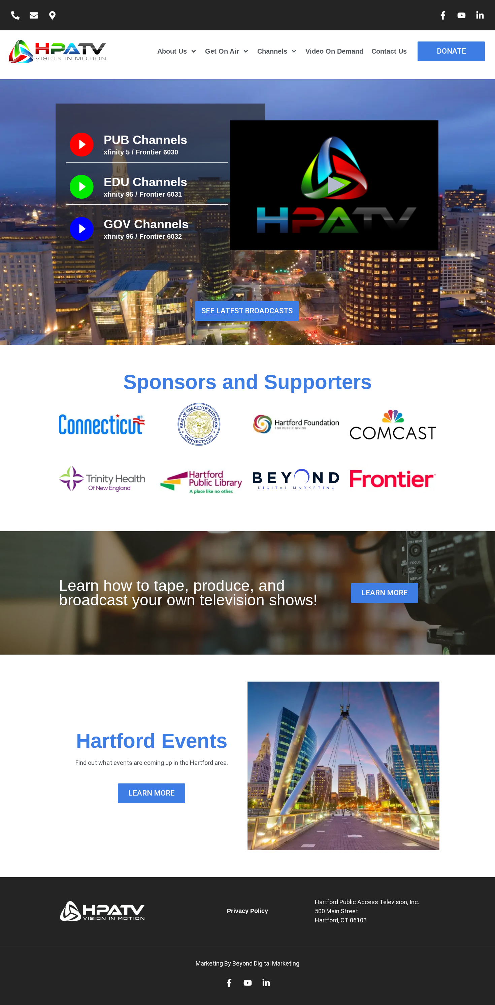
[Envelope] (33, 15)
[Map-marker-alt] (52, 15)
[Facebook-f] (442, 15)
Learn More (151, 793)
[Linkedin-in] (479, 15)
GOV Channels (146, 224)
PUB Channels (145, 140)
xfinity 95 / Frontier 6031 (143, 194)
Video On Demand (334, 51)
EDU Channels (145, 182)
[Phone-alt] (15, 15)
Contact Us (389, 51)
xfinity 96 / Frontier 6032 (143, 236)
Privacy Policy (247, 911)
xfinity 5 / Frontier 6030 (141, 152)
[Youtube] (461, 15)
